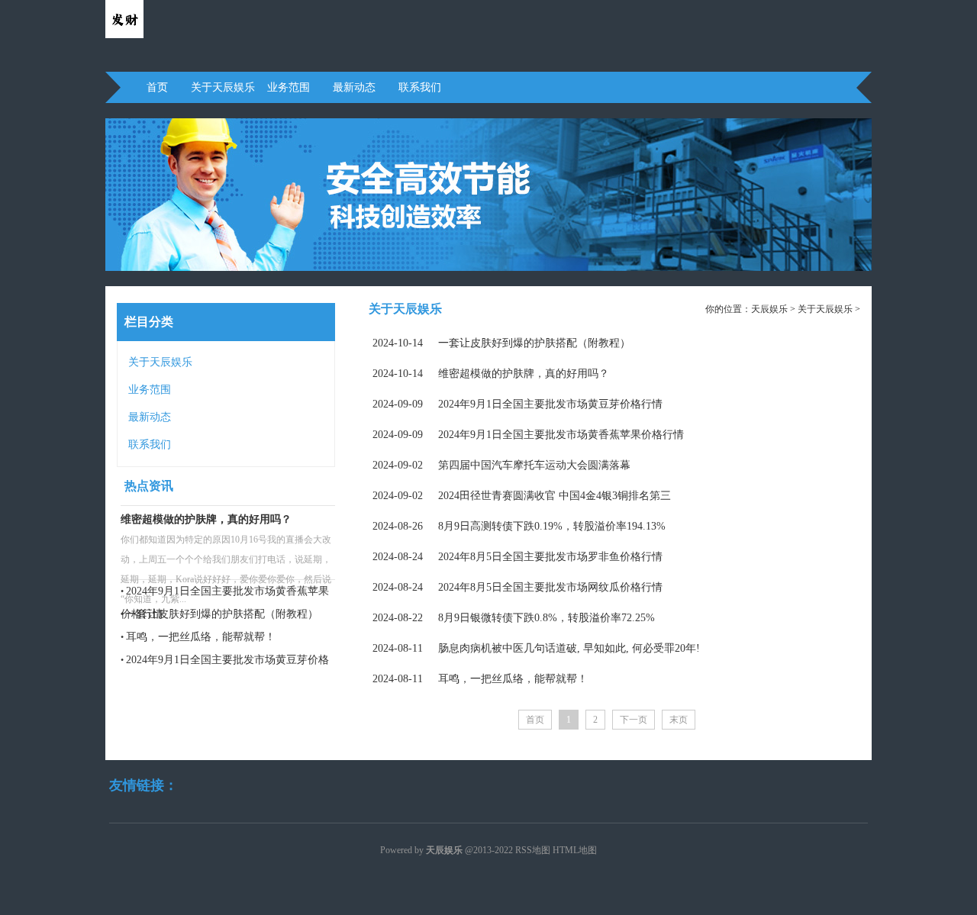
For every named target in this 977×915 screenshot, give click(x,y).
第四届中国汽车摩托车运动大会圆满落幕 (501, 465)
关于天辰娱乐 (223, 87)
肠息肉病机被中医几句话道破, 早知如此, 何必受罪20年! (536, 648)
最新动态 (354, 87)
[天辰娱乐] (124, 35)
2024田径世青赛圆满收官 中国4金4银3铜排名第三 (521, 495)
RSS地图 (532, 850)
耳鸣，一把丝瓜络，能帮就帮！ (201, 637)
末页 (678, 719)
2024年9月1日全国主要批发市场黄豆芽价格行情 (517, 404)
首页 (157, 87)
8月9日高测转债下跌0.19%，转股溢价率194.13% (519, 526)
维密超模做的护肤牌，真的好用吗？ (206, 519)
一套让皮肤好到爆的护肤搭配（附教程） (222, 614)
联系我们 (419, 87)
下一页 (633, 719)
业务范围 (288, 87)
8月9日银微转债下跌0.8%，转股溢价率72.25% (513, 617)
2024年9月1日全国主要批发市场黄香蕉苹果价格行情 (528, 434)
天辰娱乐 (769, 309)
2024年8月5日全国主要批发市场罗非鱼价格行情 (517, 556)
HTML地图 (575, 850)
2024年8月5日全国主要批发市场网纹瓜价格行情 (517, 587)
